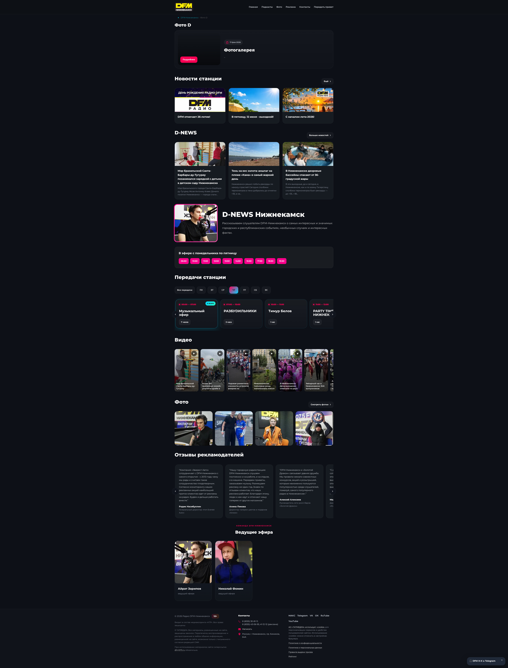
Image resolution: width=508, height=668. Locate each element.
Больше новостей (318, 135)
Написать (247, 629)
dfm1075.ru (180, 650)
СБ (255, 290)
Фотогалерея (239, 50)
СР (223, 290)
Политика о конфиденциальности (305, 643)
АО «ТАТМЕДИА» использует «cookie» (307, 627)
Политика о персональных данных (305, 648)
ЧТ (233, 290)
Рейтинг (293, 656)
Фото (279, 7)
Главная (253, 7)
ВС (266, 290)
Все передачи (184, 290)
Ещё (326, 81)
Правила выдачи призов (301, 652)
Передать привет (323, 7)
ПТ (244, 290)
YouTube (293, 621)
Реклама (291, 7)
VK (311, 615)
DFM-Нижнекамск (189, 17)
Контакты (304, 7)
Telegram (302, 615)
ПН (201, 290)
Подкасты (267, 7)
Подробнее (189, 59)
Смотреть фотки (319, 404)
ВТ (212, 290)
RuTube (325, 615)
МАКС (292, 615)
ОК (317, 615)
